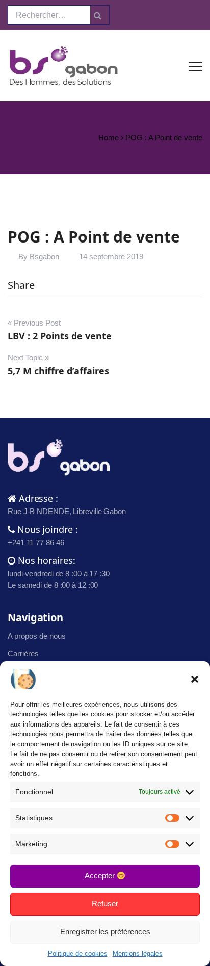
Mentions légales (138, 953)
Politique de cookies (78, 953)
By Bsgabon (38, 256)
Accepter (101, 875)
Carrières (23, 653)
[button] (195, 679)
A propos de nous (37, 636)
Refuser (105, 903)
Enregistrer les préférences (105, 931)
